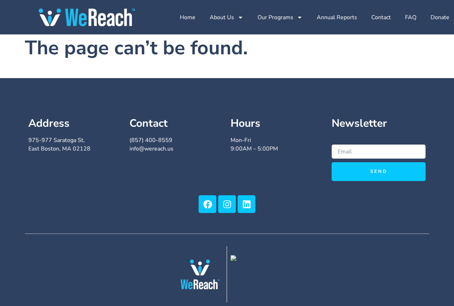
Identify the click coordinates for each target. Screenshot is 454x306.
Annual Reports (337, 17)
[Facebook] (207, 204)
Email (339, 140)
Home (187, 17)
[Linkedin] (246, 204)
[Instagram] (227, 204)
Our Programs (275, 17)
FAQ (410, 17)
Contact (381, 17)
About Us (222, 17)
